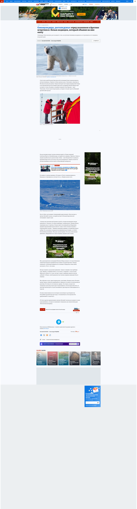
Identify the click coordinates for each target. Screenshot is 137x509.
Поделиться (96, 40)
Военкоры (54, 21)
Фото (7, 1)
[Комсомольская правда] (42, 4)
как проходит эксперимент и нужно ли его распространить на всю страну (64, 169)
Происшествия (81, 1)
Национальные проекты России (93, 1)
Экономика (36, 1)
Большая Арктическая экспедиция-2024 (52, 339)
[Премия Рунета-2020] (53, 4)
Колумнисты (74, 1)
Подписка (97, 4)
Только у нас (48, 21)
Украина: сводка (60, 21)
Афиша (91, 21)
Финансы (118, 1)
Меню (2, 1)
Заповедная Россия (79, 21)
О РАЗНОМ (43, 339)
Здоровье (51, 1)
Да (59, 8)
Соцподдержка (58, 1)
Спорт (68, 1)
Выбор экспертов (106, 1)
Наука (64, 1)
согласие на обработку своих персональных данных (91, 405)
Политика (24, 1)
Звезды (46, 1)
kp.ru (78, 331)
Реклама (91, 4)
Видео (11, 1)
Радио (85, 4)
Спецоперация (17, 1)
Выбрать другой (64, 8)
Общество (30, 1)
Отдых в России (71, 21)
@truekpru (46, 328)
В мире (41, 1)
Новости (43, 21)
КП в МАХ (65, 21)
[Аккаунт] (135, 1)
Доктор (113, 1)
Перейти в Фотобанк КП (51, 76)
